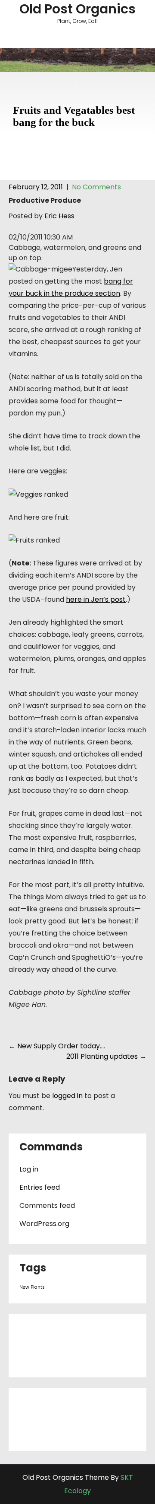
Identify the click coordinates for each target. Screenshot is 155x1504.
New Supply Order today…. (57, 1046)
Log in (28, 1169)
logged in (67, 1096)
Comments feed (47, 1205)
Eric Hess (59, 216)
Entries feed (39, 1187)
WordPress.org (44, 1224)
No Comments (96, 187)
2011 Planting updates (106, 1056)
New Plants (32, 1287)
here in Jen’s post (96, 599)
